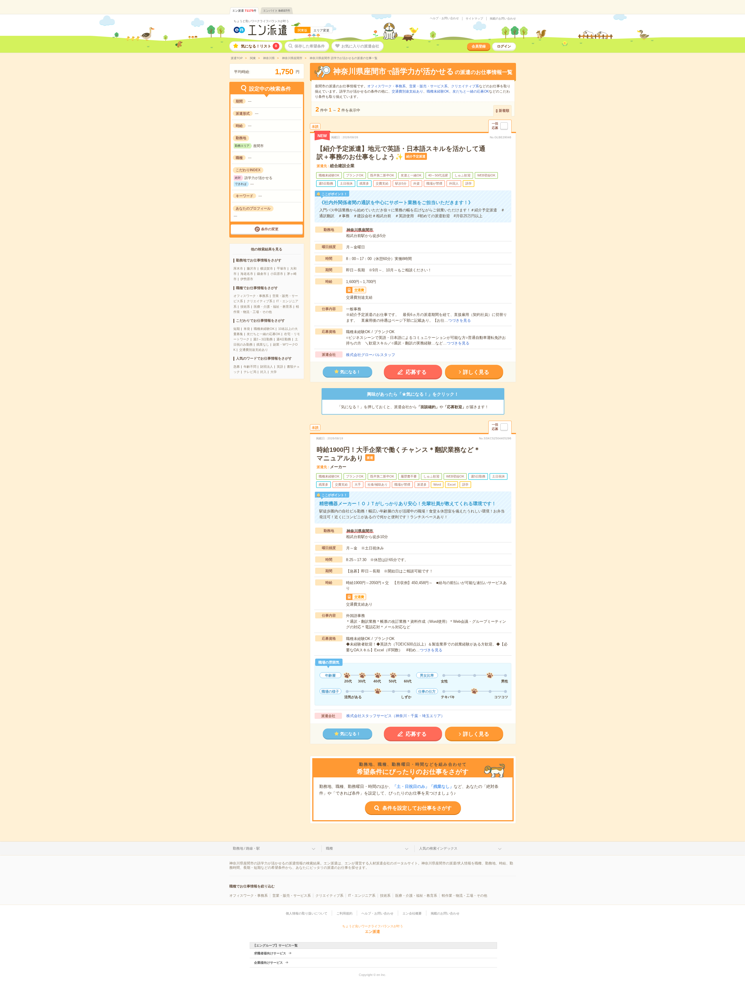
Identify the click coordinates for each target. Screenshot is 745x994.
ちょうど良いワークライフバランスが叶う (261, 21)
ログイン (504, 46)
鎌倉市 (262, 273)
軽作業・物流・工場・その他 (464, 896)
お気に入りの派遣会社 (360, 46)
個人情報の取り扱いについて (306, 913)
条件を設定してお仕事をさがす (417, 808)
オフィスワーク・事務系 (251, 296)
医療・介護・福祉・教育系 (273, 306)
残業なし (262, 344)
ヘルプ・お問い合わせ (444, 18)
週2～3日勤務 (263, 339)
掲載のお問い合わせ (503, 18)
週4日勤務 (283, 339)
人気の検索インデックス (438, 848)
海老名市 (246, 273)
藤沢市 (251, 268)
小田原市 (276, 273)
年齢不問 (250, 366)
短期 (236, 328)
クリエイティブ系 (259, 301)
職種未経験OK (264, 328)
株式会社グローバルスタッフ (370, 355)
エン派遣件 (244, 10)
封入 (263, 372)
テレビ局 (250, 372)
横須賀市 (266, 268)
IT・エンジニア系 (361, 896)
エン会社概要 (412, 913)
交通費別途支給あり (253, 349)
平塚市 (281, 268)
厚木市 (238, 268)
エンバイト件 (276, 10)
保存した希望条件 (310, 46)
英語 (280, 366)
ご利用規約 (344, 913)
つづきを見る (459, 320)
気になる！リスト (259, 46)
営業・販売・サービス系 (428, 86)
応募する (416, 372)
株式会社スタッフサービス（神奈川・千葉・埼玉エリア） (395, 716)
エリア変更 (321, 30)
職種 (329, 848)
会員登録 (479, 46)
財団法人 (266, 366)
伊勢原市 (246, 279)
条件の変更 (270, 229)
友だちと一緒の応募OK (263, 334)
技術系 (245, 306)
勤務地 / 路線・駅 (246, 848)
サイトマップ (474, 18)
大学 (273, 372)
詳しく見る (476, 372)
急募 (236, 366)
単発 (247, 328)
